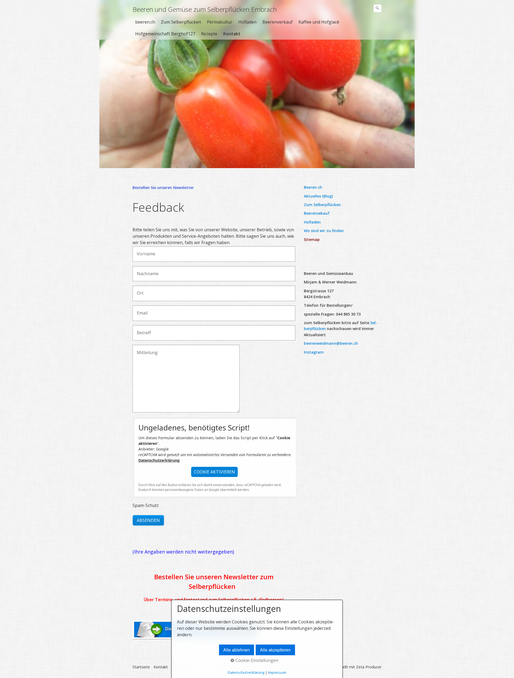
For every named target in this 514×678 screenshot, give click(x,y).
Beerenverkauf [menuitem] (277, 22)
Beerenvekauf (317, 213)
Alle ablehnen (236, 650)
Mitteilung (144, 349)
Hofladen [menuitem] (247, 22)
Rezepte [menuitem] (209, 34)
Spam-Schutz (146, 505)
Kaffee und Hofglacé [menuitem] (318, 22)
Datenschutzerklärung (159, 460)
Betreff (142, 330)
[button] (214, 472)
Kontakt (161, 666)
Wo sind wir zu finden (324, 230)
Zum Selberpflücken (322, 204)
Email (141, 310)
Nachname (145, 271)
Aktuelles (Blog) (318, 196)
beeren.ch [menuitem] (145, 22)
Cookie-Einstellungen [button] (256, 660)
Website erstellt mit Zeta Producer (350, 666)
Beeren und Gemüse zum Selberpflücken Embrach (205, 9)
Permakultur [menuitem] (219, 22)
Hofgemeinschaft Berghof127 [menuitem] (165, 34)
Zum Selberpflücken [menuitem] (181, 22)
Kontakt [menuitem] (231, 34)
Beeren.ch (313, 187)
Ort (139, 290)
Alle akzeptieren (275, 650)
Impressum (277, 672)
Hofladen (312, 222)
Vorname (144, 251)
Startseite (141, 666)
